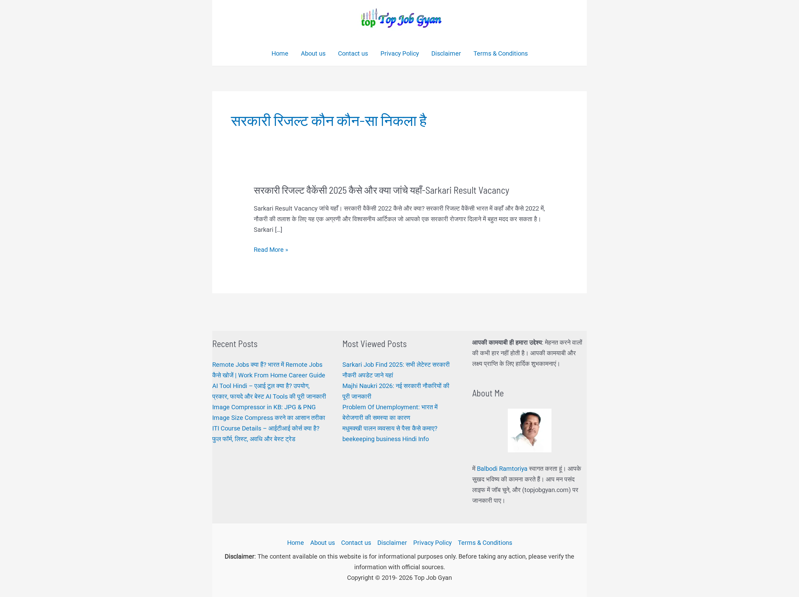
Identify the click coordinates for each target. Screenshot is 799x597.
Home (295, 542)
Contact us (356, 542)
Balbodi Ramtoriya (502, 468)
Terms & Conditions (485, 542)
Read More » (271, 250)
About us (322, 542)
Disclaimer (392, 542)
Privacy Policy (432, 542)
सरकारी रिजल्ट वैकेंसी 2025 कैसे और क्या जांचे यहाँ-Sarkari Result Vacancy (381, 190)
